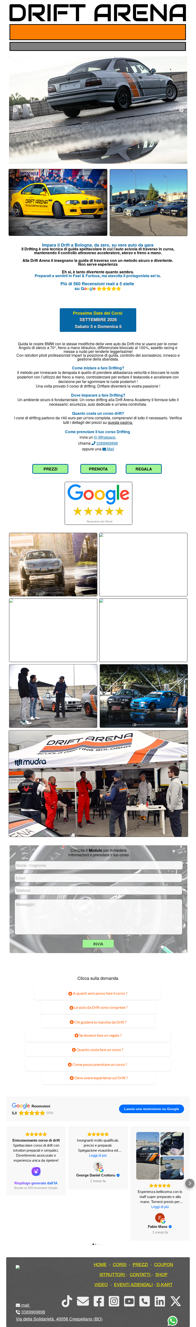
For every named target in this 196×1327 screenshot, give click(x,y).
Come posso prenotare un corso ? (100, 1064)
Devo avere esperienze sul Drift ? (101, 1077)
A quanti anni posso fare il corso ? (99, 993)
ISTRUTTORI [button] (112, 1274)
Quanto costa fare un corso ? (100, 1049)
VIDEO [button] (101, 1284)
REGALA (144, 469)
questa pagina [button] (120, 422)
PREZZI (50, 469)
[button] (6, 1183)
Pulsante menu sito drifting (178, 32)
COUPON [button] (163, 1264)
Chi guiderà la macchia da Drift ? (100, 1022)
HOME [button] (100, 1264)
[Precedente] (14, 110)
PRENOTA (98, 469)
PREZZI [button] (140, 1264)
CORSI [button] (119, 1264)
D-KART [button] (165, 1284)
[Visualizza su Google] (98, 1166)
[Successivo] (181, 110)
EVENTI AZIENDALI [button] (133, 1284)
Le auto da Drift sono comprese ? (100, 1007)
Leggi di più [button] (98, 1155)
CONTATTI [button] (140, 1274)
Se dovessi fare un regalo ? (99, 1035)
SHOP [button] (161, 1274)
